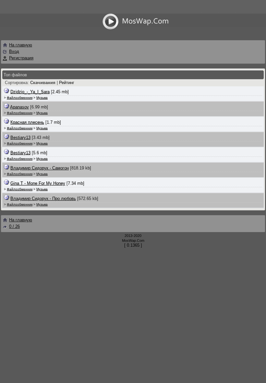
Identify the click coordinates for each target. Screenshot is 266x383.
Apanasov (19, 107)
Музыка (42, 97)
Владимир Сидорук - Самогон (39, 168)
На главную (20, 45)
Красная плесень (27, 122)
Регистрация (21, 58)
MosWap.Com (133, 240)
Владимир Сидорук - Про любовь (43, 198)
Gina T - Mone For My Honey (37, 183)
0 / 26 (14, 226)
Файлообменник (19, 97)
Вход (14, 51)
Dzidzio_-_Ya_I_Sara (30, 91)
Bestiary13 (20, 137)
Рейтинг (66, 82)
